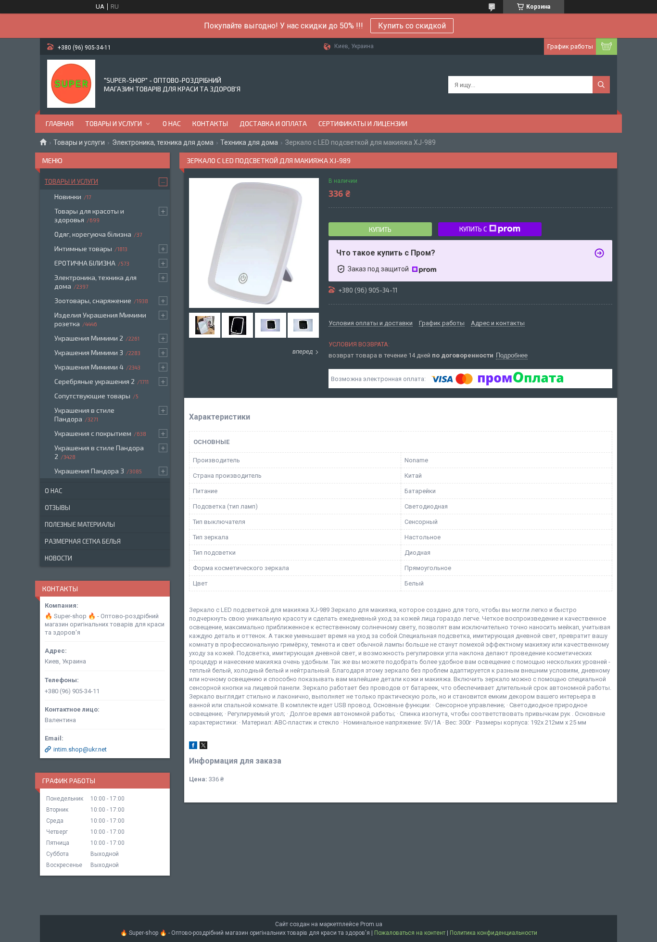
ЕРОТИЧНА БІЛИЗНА (84, 263)
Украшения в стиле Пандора (84, 414)
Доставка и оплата (273, 123)
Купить (380, 229)
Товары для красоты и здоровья (89, 215)
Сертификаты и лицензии (362, 123)
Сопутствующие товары (92, 396)
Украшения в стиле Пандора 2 (99, 452)
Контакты (210, 123)
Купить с (473, 229)
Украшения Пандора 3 (89, 471)
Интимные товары (83, 248)
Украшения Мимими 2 (88, 338)
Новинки (67, 196)
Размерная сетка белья (83, 541)
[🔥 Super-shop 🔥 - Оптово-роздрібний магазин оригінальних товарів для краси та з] (71, 84)
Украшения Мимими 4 (89, 367)
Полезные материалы (80, 524)
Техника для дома (249, 142)
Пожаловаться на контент (409, 932)
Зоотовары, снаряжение (92, 300)
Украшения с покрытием (92, 433)
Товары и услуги (113, 123)
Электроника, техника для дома (163, 142)
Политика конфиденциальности (493, 932)
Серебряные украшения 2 (94, 381)
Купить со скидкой (412, 25)
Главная (60, 123)
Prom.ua (371, 924)
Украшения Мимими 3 (88, 352)
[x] (203, 747)
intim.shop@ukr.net (80, 749)
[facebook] (193, 747)
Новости (58, 558)
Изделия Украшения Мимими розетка (100, 319)
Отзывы (57, 507)
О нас (172, 123)
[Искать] (601, 84)
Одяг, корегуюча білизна (92, 234)
